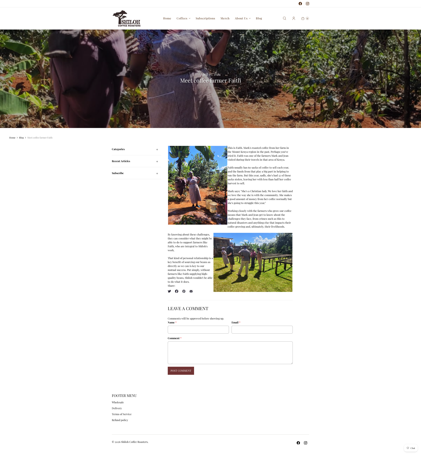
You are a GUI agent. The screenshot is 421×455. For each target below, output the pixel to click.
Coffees (182, 18)
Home (167, 18)
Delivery (117, 408)
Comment (175, 338)
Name (172, 322)
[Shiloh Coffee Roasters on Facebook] (300, 3)
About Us (241, 18)
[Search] (284, 18)
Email (236, 322)
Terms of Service (122, 414)
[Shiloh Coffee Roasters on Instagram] (307, 3)
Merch (225, 18)
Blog (259, 18)
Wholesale (118, 402)
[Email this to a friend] (191, 291)
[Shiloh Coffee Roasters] (126, 18)
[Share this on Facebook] (176, 291)
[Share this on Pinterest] (183, 291)
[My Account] (293, 18)
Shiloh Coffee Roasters (134, 442)
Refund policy (120, 420)
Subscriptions (205, 18)
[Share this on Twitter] (170, 291)
